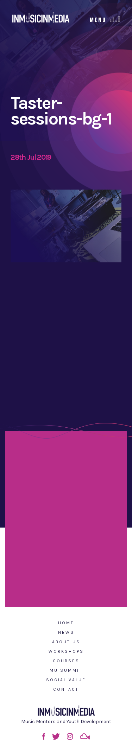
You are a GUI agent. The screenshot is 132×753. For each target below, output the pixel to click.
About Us (66, 641)
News (66, 632)
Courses (66, 660)
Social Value (66, 679)
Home (66, 622)
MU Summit (66, 670)
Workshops (66, 651)
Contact (66, 689)
